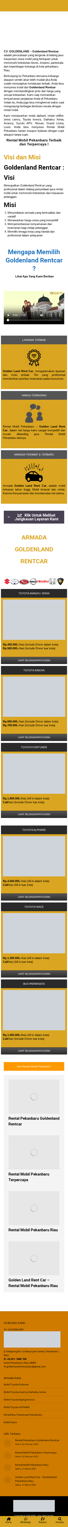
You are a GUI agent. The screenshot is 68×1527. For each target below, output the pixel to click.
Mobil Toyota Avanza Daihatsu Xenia (25, 1392)
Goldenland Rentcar (32, 167)
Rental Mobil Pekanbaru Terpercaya (35, 1452)
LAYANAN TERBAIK (34, 339)
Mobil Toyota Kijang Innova (19, 1399)
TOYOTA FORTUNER (34, 747)
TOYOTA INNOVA (34, 670)
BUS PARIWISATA (34, 983)
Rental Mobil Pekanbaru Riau (33, 1230)
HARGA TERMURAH (34, 395)
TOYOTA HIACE (34, 906)
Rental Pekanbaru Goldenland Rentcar (37, 1440)
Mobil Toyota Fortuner (16, 1384)
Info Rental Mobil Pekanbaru (34, 1066)
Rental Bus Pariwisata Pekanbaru (23, 1414)
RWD (33, 1516)
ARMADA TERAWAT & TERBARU (34, 454)
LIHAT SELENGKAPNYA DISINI (34, 660)
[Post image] (7, 1443)
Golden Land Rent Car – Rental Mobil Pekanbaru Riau (36, 1479)
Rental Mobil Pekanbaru (27, 140)
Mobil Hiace (10, 1422)
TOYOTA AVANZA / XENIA (34, 593)
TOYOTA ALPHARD (34, 829)
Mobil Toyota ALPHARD (17, 1407)
